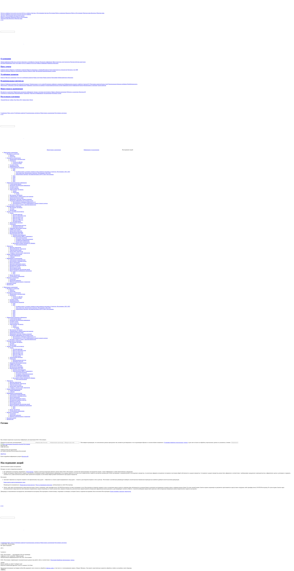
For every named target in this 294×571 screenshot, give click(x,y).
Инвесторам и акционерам (12, 89)
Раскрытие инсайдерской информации (20, 185)
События (12, 257)
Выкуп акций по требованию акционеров (21, 270)
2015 (14, 178)
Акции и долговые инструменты (15, 211)
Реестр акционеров (15, 262)
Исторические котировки (16, 232)
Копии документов (15, 275)
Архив (17, 193)
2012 (14, 181)
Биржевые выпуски (18, 226)
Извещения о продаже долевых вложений (21, 199)
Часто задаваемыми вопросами (44, 485)
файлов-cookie (50, 568)
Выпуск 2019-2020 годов (19, 215)
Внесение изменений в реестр (17, 264)
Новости (12, 155)
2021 (14, 170)
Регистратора (29, 471)
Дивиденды (10, 246)
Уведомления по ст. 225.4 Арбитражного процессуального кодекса (30, 203)
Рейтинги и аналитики (13, 277)
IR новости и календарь (13, 153)
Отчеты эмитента (14, 188)
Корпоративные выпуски (19, 225)
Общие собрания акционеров (14, 254)
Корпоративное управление (14, 206)
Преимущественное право (17, 197)
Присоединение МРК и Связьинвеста (23, 236)
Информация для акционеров (91, 149)
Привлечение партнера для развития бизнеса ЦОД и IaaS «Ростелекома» (35, 174)
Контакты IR (10, 284)
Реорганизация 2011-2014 (16, 233)
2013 (14, 180)
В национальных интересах (12, 81)
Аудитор (12, 208)
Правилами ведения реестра (27, 485)
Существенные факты (15, 184)
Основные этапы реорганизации (24, 239)
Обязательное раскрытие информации (17, 182)
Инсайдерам (13, 210)
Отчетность (13, 160)
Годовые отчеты (14, 164)
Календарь (12, 156)
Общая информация (15, 255)
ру (1, 20)
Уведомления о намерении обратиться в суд (24, 202)
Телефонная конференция (22, 240)
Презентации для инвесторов (17, 159)
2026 (14, 169)
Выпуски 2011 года (18, 218)
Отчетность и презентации (14, 158)
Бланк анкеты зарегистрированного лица (14, 482)
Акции (14, 191)
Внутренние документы (16, 195)
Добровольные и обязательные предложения (21, 196)
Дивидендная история (15, 250)
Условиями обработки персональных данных (176, 442)
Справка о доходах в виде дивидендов (20, 253)
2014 (14, 272)
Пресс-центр (6, 67)
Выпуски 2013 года (18, 217)
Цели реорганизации (21, 237)
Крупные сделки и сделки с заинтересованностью (23, 204)
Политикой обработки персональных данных (62, 560)
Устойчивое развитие (9, 74)
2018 (14, 177)
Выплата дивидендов (15, 247)
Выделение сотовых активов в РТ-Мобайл (24, 243)
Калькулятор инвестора (16, 231)
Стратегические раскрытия (17, 167)
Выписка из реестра (15, 266)
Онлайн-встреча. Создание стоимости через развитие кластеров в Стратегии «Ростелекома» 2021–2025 (43, 171)
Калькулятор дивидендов (16, 251)
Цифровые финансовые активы (18, 228)
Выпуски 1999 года (18, 220)
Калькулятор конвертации (23, 242)
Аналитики (13, 279)
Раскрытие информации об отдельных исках (21, 200)
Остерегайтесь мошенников (17, 276)
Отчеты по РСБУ (17, 163)
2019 (14, 175)
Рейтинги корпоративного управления (20, 281)
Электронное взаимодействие (17, 259)
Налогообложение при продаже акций (20, 269)
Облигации (16, 192)
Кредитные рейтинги (15, 280)
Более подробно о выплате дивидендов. (120, 491)
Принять (3, 569)
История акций (17, 221)
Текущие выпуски (17, 214)
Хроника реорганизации (19, 235)
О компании (6, 59)
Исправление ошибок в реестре (18, 265)
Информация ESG (14, 166)
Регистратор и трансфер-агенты (18, 261)
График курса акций (15, 229)
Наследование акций (15, 268)
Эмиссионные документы (16, 189)
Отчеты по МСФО (18, 162)
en (2, 20)
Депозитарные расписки (16, 222)
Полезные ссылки (11, 283)
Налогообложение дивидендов (18, 248)
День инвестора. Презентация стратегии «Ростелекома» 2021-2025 (33, 173)
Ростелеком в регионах (10, 97)
